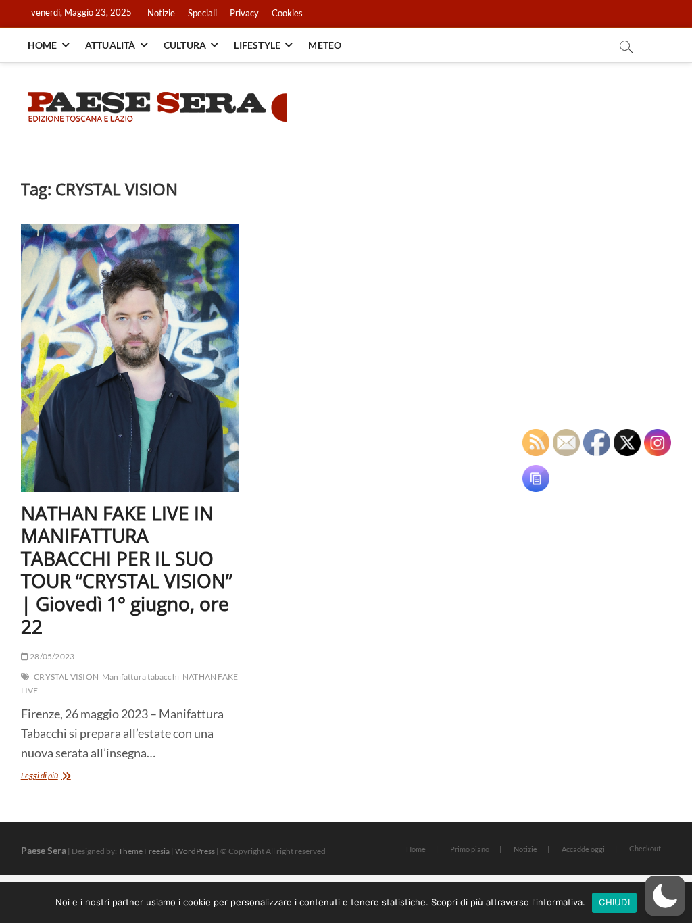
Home (42, 45)
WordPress (195, 851)
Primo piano (469, 849)
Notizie (161, 12)
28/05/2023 (51, 656)
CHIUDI (614, 902)
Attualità (110, 45)
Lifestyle (257, 45)
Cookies (287, 12)
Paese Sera (43, 850)
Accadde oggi (583, 849)
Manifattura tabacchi (140, 677)
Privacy (244, 12)
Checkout (645, 848)
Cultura (185, 45)
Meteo (324, 45)
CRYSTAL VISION (66, 677)
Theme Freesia (144, 851)
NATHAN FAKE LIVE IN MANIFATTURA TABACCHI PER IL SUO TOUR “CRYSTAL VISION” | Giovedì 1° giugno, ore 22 (126, 569)
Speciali (202, 12)
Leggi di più (64, 777)
